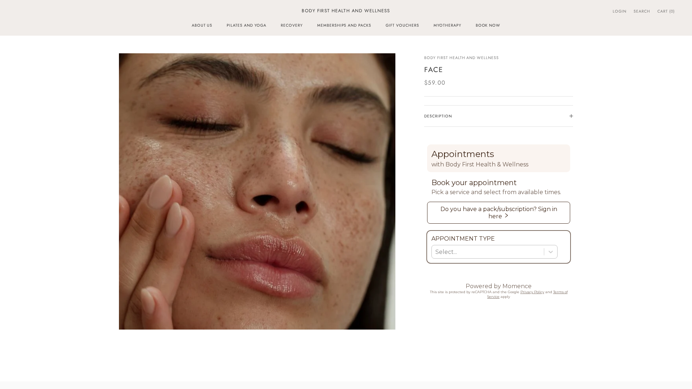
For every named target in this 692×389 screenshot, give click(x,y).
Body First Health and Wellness (461, 58)
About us (202, 25)
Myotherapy (447, 25)
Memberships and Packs (344, 25)
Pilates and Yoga (246, 25)
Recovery (292, 25)
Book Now (488, 25)
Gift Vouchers (402, 25)
